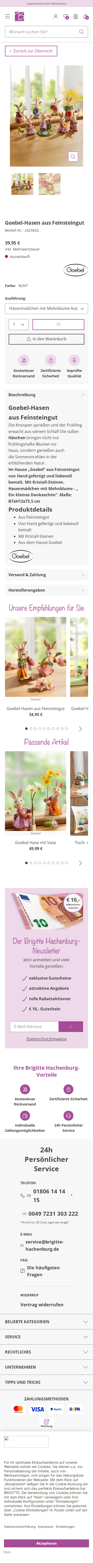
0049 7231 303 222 (53, 1213)
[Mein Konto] (55, 16)
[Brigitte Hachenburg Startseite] (19, 16)
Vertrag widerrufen (41, 1305)
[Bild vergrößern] (73, 157)
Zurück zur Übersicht (33, 51)
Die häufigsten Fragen (43, 1271)
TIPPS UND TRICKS (22, 1382)
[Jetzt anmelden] (71, 1026)
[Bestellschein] (75, 16)
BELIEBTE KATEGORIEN (27, 1321)
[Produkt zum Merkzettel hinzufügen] (58, 324)
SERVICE (13, 1337)
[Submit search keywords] (81, 32)
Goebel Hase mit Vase (35, 842)
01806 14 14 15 (49, 1195)
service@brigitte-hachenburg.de (45, 1245)
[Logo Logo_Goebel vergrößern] (75, 270)
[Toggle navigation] (7, 16)
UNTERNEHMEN (20, 1367)
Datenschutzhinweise (47, 1039)
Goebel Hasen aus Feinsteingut (36, 708)
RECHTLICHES (18, 1352)
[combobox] (46, 32)
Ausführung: (15, 298)
